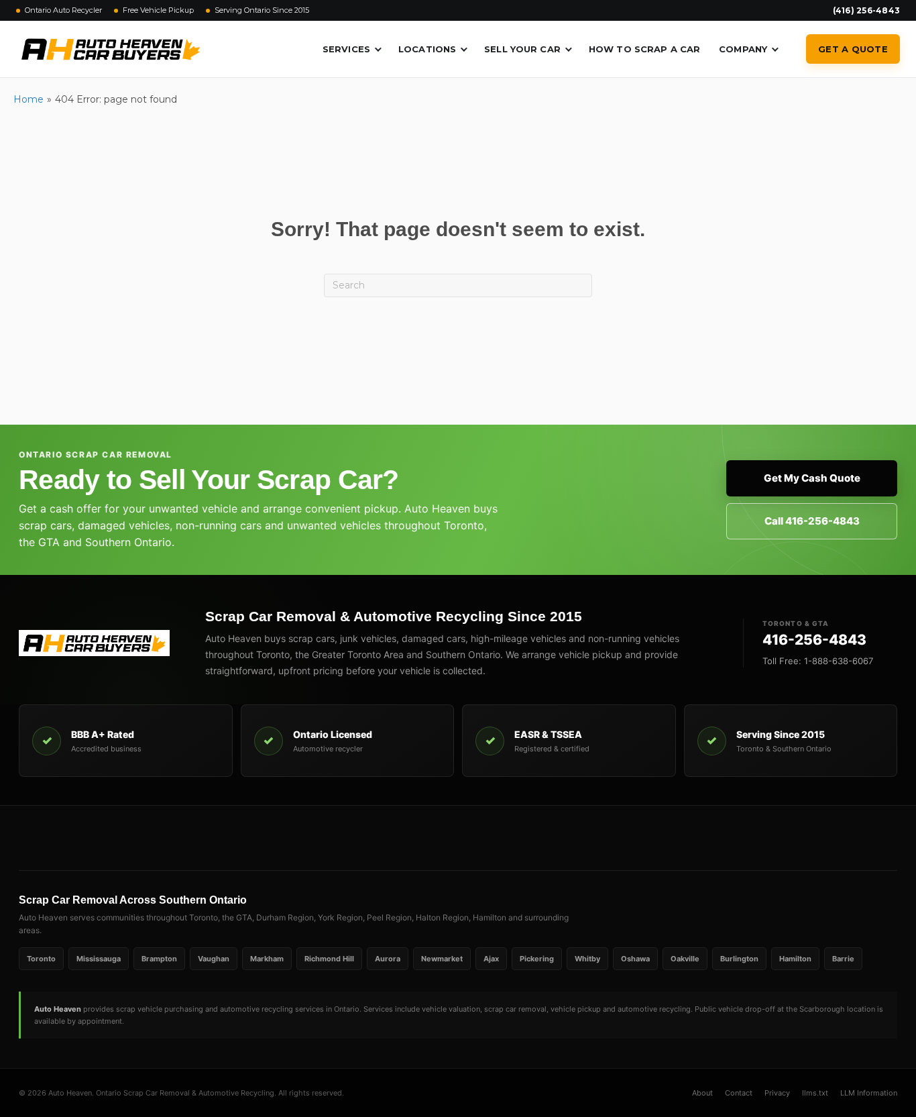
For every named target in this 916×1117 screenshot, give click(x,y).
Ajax (491, 958)
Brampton (159, 958)
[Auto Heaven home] (99, 642)
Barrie (843, 958)
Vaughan (213, 958)
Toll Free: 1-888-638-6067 (817, 660)
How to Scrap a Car (644, 49)
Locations (427, 49)
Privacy (777, 1093)
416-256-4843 (814, 639)
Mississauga (98, 958)
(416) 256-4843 (866, 10)
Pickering (537, 958)
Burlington (739, 958)
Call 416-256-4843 (812, 521)
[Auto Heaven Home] (110, 49)
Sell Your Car (522, 49)
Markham (267, 958)
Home (28, 99)
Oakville (685, 958)
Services (346, 49)
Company (743, 49)
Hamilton (795, 958)
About (702, 1093)
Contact (738, 1093)
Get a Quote (853, 49)
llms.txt (815, 1093)
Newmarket (442, 958)
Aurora (387, 958)
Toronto (41, 958)
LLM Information (868, 1093)
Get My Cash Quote (812, 478)
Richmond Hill (329, 958)
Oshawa (635, 958)
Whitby (587, 958)
